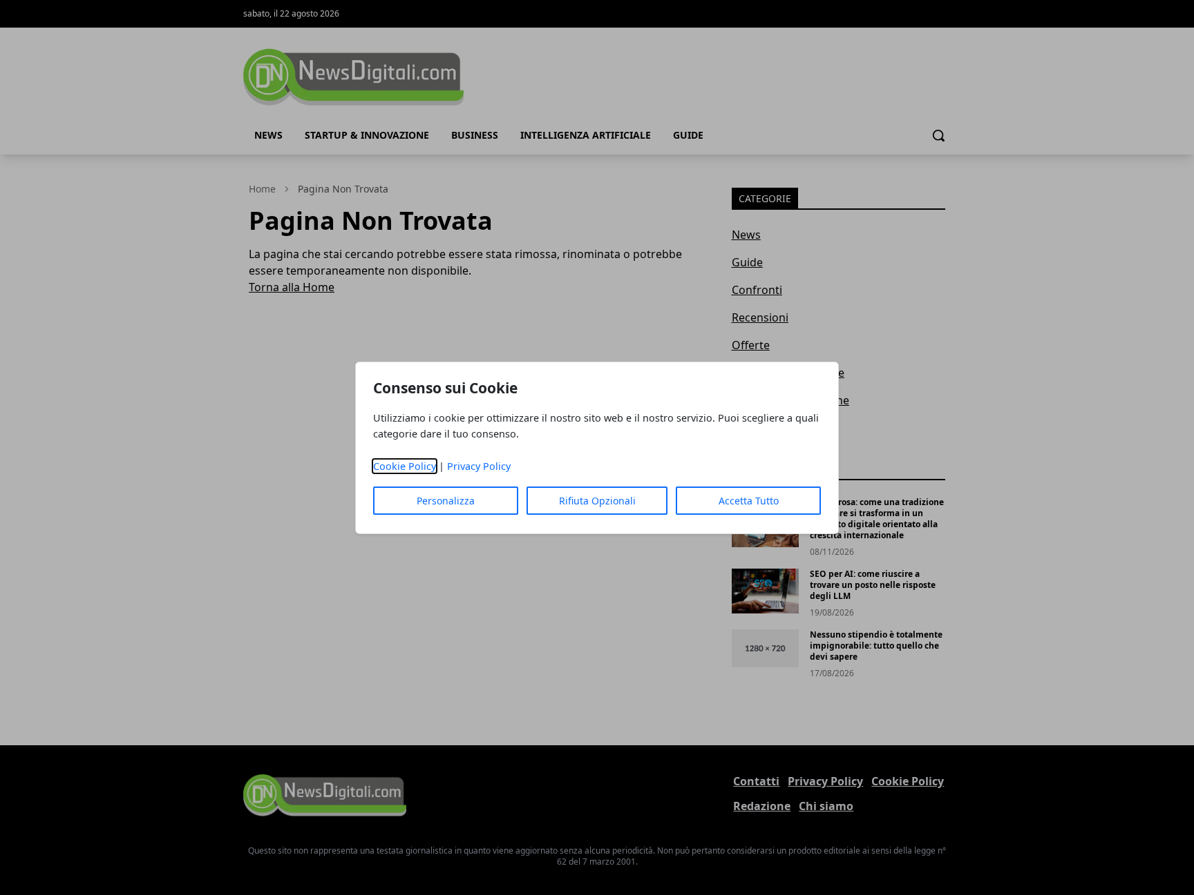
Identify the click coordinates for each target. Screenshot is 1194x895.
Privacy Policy (479, 466)
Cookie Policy (404, 466)
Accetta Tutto (749, 500)
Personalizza (446, 500)
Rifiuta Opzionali (597, 500)
